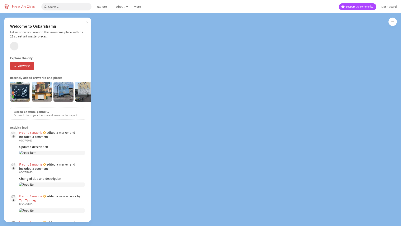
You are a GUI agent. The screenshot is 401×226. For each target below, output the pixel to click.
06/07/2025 (26, 140)
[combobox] (66, 6)
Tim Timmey (27, 200)
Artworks (24, 66)
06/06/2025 (26, 204)
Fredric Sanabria (30, 133)
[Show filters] (392, 22)
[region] (200, 119)
